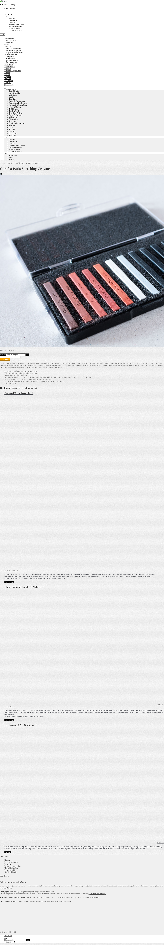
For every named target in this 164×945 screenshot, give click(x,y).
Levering (12, 22)
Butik (6, 153)
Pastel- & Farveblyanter (12, 48)
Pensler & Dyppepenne (12, 71)
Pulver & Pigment (10, 63)
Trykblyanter (8, 57)
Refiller (7, 75)
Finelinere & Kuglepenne (13, 50)
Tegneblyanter (9, 38)
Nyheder (7, 79)
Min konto (8, 936)
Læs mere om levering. (97, 894)
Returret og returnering (17, 24)
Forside (2, 163)
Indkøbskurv (9, 942)
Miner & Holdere (10, 55)
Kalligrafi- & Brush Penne (13, 52)
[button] (1, 174)
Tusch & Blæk (9, 59)
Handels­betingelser (15, 26)
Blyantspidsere (9, 67)
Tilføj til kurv (5, 359)
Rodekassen (8, 81)
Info (5, 16)
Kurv (11, 157)
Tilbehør (7, 73)
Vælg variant (9, 582)
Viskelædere (8, 65)
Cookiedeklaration (15, 30)
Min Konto (8, 14)
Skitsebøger (8, 42)
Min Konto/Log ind (11, 862)
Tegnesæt (7, 69)
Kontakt (12, 18)
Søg (5, 938)
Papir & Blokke (10, 40)
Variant (3, 355)
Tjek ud (11, 159)
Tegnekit (7, 77)
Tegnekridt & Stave (11, 61)
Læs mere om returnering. (91, 897)
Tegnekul (7, 46)
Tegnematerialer (10, 89)
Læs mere (7, 852)
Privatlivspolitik (14, 28)
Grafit (6, 44)
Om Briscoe (13, 20)
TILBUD (7, 83)
